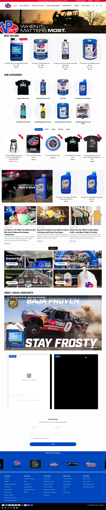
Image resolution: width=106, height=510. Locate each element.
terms (40, 438)
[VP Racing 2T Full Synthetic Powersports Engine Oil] (91, 182)
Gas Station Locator (88, 484)
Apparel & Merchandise (50, 492)
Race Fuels (47, 478)
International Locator (88, 487)
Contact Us (7, 487)
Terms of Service (8, 495)
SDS (64, 489)
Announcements (67, 478)
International (27, 484)
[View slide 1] (53, 21)
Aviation (26, 492)
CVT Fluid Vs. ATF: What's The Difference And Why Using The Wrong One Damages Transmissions (19, 232)
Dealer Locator (87, 478)
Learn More (61, 263)
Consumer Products (29, 478)
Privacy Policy (8, 489)
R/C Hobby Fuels (48, 484)
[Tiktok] (8, 508)
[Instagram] (11, 508)
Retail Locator (86, 481)
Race (25, 481)
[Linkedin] (14, 508)
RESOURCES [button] (66, 476)
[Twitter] (5, 508)
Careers (6, 481)
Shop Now (60, 282)
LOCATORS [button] (86, 476)
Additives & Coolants (49, 489)
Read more (7, 243)
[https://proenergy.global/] (47, 464)
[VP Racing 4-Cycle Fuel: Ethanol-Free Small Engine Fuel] (65, 49)
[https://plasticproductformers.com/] (84, 464)
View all (53, 248)
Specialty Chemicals (29, 489)
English (97, 0)
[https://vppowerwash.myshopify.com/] (65, 464)
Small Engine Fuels (49, 481)
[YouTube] (17, 508)
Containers (46, 495)
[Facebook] (2, 508)
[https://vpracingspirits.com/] (9, 464)
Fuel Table (66, 487)
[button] (15, 6)
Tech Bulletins (67, 484)
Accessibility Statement (10, 500)
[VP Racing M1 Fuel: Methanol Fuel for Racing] (90, 49)
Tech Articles (66, 481)
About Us (6, 478)
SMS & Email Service (9, 497)
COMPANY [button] (7, 476)
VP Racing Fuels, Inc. (94, 505)
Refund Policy (8, 492)
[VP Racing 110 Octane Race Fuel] (41, 49)
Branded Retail (28, 487)
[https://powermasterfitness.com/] (28, 464)
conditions (46, 438)
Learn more (12, 263)
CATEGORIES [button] (47, 476)
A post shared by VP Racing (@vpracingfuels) (29, 400)
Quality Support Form (10, 484)
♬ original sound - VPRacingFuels (65, 365)
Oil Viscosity (66, 492)
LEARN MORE (12, 282)
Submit (53, 444)
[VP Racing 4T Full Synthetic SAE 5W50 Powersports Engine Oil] (65, 182)
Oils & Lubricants (48, 487)
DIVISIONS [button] (27, 476)
